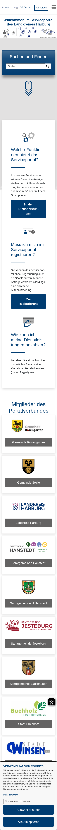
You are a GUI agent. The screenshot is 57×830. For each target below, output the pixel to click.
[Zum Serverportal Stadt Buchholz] (28, 710)
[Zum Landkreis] (5, 7)
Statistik (26, 801)
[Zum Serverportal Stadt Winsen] (28, 750)
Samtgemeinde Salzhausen (28, 683)
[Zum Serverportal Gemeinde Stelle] (28, 468)
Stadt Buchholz (28, 724)
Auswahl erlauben (28, 809)
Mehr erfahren (10, 795)
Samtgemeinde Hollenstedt (28, 603)
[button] (25, 6)
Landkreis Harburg (28, 522)
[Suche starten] (48, 66)
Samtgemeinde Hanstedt (28, 563)
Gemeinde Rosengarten (28, 442)
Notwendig (12, 801)
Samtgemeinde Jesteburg (28, 643)
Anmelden (41, 7)
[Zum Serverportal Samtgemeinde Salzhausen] (28, 670)
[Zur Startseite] (16, 7)
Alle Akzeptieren (28, 822)
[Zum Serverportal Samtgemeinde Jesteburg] (28, 629)
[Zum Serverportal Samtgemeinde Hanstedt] (28, 549)
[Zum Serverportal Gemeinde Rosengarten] (28, 428)
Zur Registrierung (28, 301)
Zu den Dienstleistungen (28, 209)
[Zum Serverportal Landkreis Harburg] (28, 509)
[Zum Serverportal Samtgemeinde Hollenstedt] (28, 589)
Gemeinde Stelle (28, 482)
